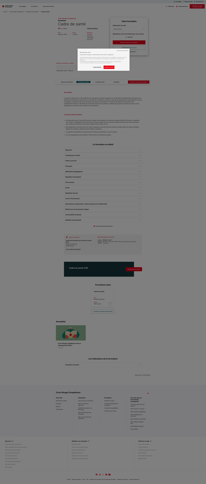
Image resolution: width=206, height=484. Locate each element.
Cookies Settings (97, 67)
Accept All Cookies (108, 67)
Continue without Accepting (123, 50)
